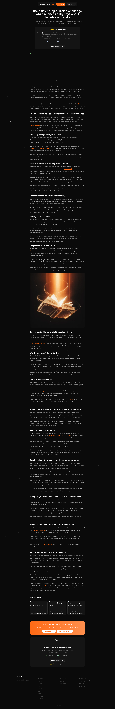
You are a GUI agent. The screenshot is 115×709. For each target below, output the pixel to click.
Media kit (81, 683)
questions (40, 698)
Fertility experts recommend (38, 344)
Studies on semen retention (38, 251)
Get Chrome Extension (58, 46)
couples (40, 688)
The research (68, 169)
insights (40, 693)
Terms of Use (82, 681)
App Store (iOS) (62, 678)
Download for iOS (49, 631)
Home (48, 4)
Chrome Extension (63, 683)
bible (39, 691)
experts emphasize (46, 544)
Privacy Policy (82, 678)
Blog (53, 4)
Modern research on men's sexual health (60, 435)
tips (39, 686)
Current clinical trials (39, 530)
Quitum (42, 4)
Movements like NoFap (37, 472)
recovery (36, 83)
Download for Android (65, 631)
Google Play (61, 681)
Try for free (60, 4)
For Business (82, 686)
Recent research (35, 125)
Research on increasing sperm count (41, 391)
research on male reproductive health (41, 148)
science (40, 683)
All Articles (40, 678)
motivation (40, 696)
